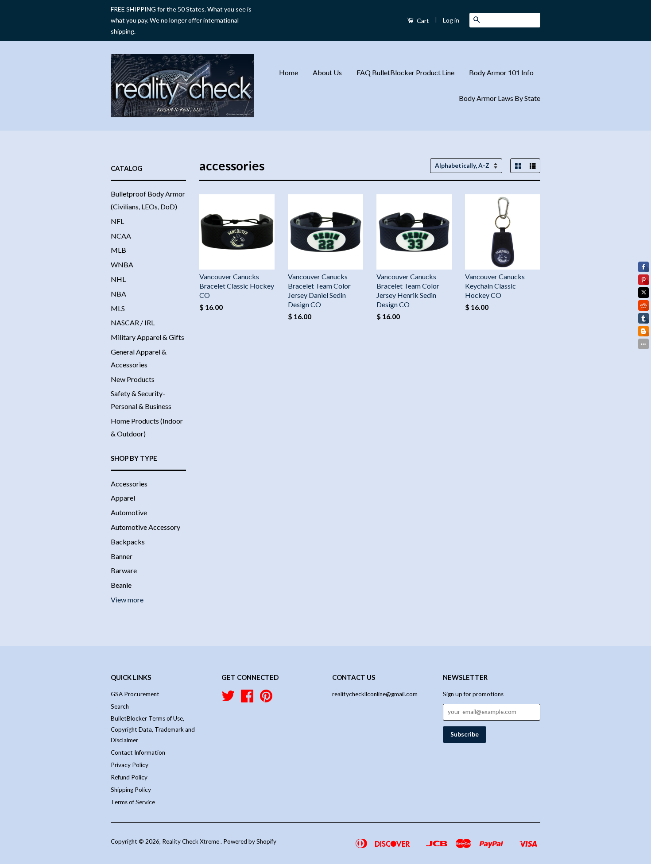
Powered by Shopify (249, 841)
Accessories (129, 483)
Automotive (129, 512)
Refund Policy (129, 777)
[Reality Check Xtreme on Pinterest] (266, 698)
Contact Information (138, 752)
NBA (118, 293)
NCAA (121, 235)
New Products (133, 379)
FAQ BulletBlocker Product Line (405, 72)
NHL (118, 279)
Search (120, 706)
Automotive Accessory (145, 527)
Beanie (121, 585)
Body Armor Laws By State (499, 98)
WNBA (122, 264)
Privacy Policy (129, 764)
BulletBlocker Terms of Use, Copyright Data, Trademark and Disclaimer (153, 729)
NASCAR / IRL (133, 322)
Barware (124, 570)
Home (288, 72)
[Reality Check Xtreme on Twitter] (228, 698)
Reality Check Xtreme (191, 841)
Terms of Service (133, 802)
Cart (422, 20)
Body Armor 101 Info (501, 72)
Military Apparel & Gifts (147, 337)
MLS (118, 308)
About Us (327, 72)
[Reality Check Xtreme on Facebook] (247, 698)
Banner (121, 556)
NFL (117, 221)
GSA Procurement (135, 694)
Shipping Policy (131, 789)
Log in (451, 20)
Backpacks (128, 541)
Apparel (123, 498)
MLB (118, 250)
